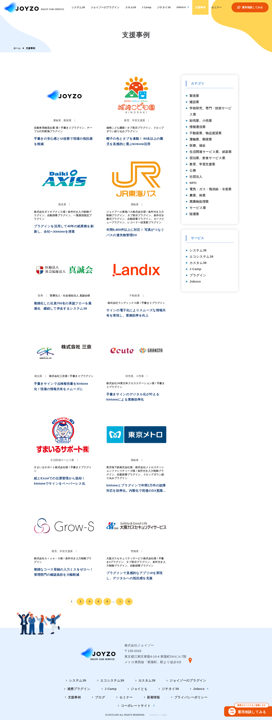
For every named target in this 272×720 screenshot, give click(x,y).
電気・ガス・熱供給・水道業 (211, 189)
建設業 (194, 102)
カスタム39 (198, 263)
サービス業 (198, 208)
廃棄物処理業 (199, 201)
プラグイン (198, 275)
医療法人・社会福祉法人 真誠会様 (70, 295)
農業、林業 (198, 195)
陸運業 (194, 214)
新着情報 (153, 697)
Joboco (195, 281)
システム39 (198, 250)
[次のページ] (120, 601)
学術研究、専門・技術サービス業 (211, 111)
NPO (193, 183)
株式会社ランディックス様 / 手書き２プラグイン (136, 302)
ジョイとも (139, 689)
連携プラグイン (79, 689)
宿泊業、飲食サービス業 (207, 158)
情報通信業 (198, 127)
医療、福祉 (198, 145)
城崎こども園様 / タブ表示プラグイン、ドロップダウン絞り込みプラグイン (135, 129)
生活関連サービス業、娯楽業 (211, 152)
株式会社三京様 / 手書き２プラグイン (71, 376)
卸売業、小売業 (201, 120)
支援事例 (74, 697)
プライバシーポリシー (191, 697)
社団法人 (196, 176)
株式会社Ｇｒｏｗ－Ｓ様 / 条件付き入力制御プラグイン (63, 560)
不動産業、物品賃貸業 (206, 133)
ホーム (17, 48)
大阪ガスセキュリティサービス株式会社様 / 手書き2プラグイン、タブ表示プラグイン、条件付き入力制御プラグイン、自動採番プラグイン (136, 562)
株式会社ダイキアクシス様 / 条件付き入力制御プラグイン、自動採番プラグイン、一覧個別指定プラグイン (63, 215)
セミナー (126, 697)
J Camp (195, 269)
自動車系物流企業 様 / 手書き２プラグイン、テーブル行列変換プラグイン (63, 129)
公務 (193, 170)
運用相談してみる (248, 710)
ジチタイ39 (170, 689)
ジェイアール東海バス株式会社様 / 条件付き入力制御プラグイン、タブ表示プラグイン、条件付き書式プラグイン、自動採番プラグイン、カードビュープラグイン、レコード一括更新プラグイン (135, 217)
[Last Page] (129, 601)
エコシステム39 (201, 256)
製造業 (194, 95)
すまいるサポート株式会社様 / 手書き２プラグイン (63, 469)
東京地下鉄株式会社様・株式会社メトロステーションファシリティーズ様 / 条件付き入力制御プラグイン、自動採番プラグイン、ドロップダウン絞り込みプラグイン (135, 472)
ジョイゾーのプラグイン (188, 680)
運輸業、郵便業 (201, 139)
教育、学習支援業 (202, 164)
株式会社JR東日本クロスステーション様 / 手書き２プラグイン (135, 385)
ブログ (100, 697)
